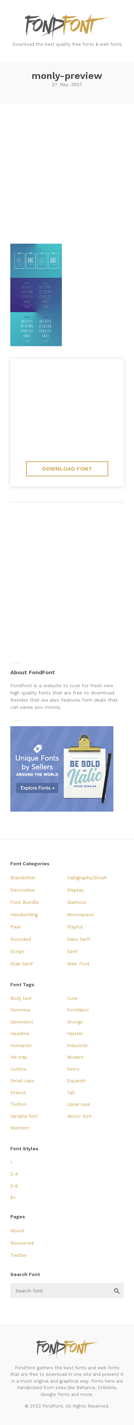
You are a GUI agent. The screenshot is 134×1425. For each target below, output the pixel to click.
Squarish (76, 1080)
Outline (18, 1069)
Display (75, 890)
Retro (73, 1069)
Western (19, 1127)
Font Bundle (24, 902)
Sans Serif (78, 939)
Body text (21, 998)
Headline (20, 1033)
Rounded (20, 939)
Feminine (20, 1010)
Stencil (18, 1092)
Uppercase (78, 1104)
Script (17, 951)
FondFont (67, 27)
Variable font (24, 1116)
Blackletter (22, 877)
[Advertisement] (67, 171)
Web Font (78, 963)
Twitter (18, 1255)
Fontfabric (78, 1010)
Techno (18, 1104)
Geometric (22, 1021)
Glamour (77, 902)
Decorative (22, 890)
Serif (72, 951)
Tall (71, 1092)
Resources (22, 1243)
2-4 (14, 1174)
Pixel (15, 926)
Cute (72, 998)
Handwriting (24, 914)
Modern (75, 1057)
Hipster (75, 1033)
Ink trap (18, 1057)
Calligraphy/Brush (87, 877)
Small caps (22, 1080)
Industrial (77, 1045)
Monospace (80, 914)
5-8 (14, 1186)
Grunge (75, 1021)
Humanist (21, 1045)
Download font (67, 468)
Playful (75, 926)
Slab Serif (21, 963)
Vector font (79, 1116)
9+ (13, 1197)
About (17, 1230)
